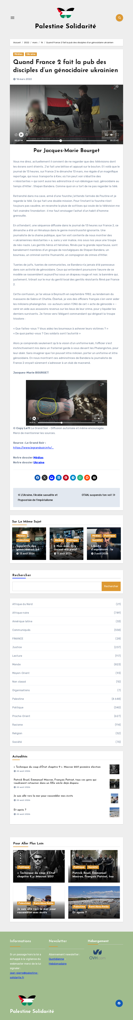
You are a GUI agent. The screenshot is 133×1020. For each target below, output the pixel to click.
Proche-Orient (21, 716)
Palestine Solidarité (65, 26)
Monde (16, 664)
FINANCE (17, 638)
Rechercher (21, 575)
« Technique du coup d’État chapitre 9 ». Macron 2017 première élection (57, 767)
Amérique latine (22, 621)
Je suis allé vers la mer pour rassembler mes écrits (43, 796)
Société (97, 540)
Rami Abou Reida (43, 903)
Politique (72, 540)
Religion (17, 733)
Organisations (21, 690)
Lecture (17, 655)
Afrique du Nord (22, 604)
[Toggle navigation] (12, 18)
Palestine (23, 540)
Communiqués (21, 630)
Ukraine (31, 54)
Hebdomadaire (57, 963)
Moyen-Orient (21, 673)
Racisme (17, 724)
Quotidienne (56, 959)
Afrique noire (20, 612)
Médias (18, 54)
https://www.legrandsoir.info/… (33, 447)
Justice (17, 647)
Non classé (19, 681)
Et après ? (20, 810)
